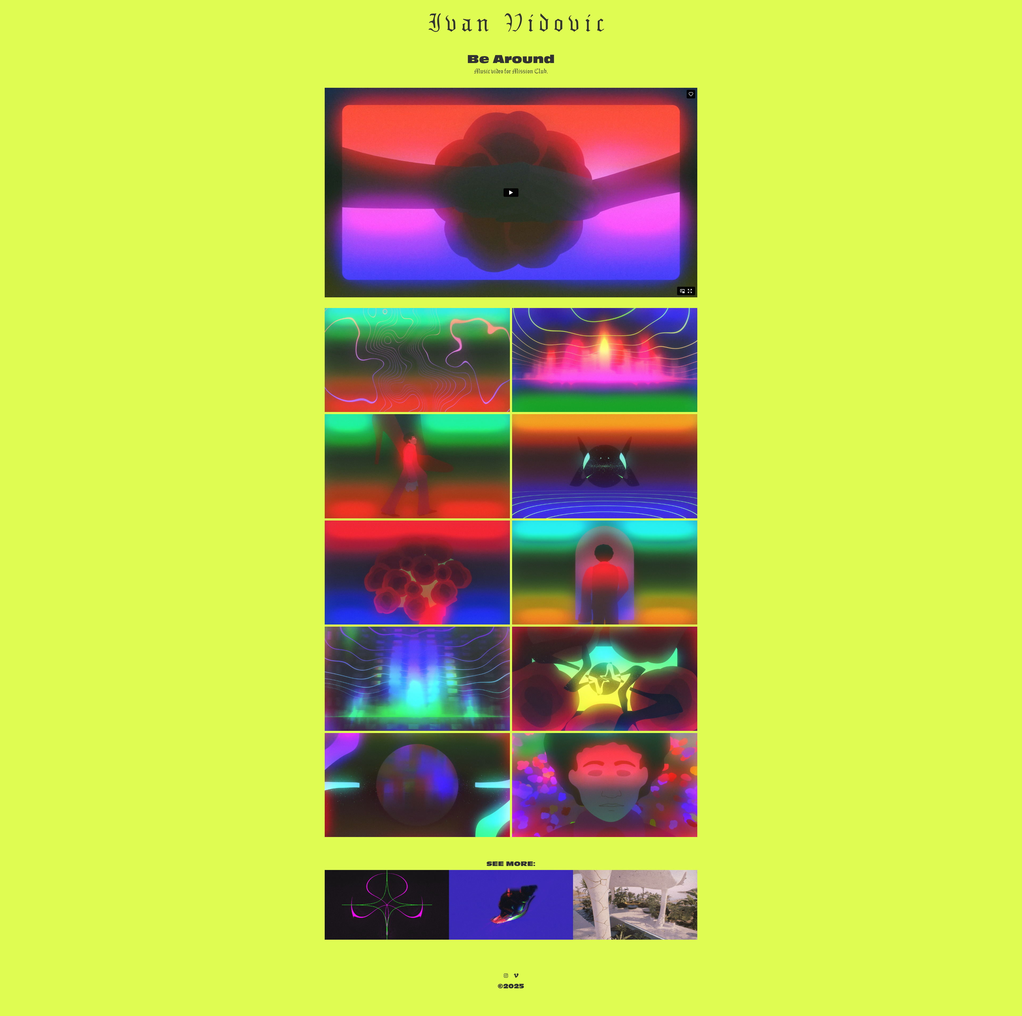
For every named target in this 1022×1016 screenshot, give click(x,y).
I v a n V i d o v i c (516, 23)
